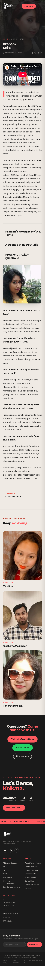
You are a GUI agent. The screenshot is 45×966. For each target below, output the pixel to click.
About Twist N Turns (33, 863)
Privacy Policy (5, 962)
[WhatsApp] (40, 954)
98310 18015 (7, 921)
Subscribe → (34, 945)
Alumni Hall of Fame (32, 884)
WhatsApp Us (22, 747)
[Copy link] (41, 53)
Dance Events (30, 874)
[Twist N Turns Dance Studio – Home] (8, 6)
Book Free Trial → (14, 807)
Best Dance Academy (11, 887)
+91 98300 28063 (10, 905)
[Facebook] (11, 850)
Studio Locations (32, 870)
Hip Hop (6, 870)
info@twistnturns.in (10, 913)
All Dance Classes (10, 863)
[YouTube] (5, 850)
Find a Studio (22, 756)
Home (6, 39)
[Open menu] (39, 6)
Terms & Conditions (15, 962)
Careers (28, 888)
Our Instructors (31, 866)
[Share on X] (38, 53)
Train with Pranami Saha (22, 739)
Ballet (5, 866)
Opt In (25, 962)
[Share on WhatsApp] (32, 53)
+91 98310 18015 (9, 903)
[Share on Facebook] (35, 53)
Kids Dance (7, 877)
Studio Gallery (30, 877)
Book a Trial (28, 6)
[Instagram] (16, 850)
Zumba (5, 874)
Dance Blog (29, 881)
